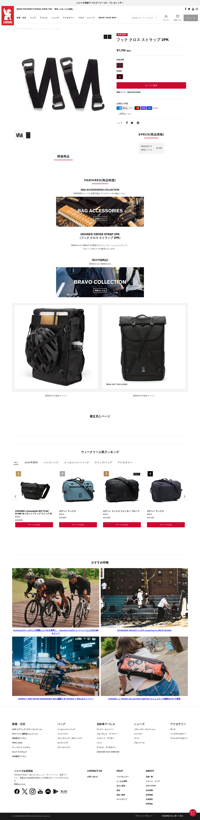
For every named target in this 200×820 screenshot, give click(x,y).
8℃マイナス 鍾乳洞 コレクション (25, 734)
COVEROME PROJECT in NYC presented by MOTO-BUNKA (144, 630)
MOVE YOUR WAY (108, 18)
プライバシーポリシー (144, 816)
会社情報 (149, 790)
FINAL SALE (17, 743)
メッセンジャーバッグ (76, 462)
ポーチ (173, 729)
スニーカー (138, 734)
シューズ (55, 18)
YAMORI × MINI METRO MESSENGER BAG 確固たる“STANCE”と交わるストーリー (55, 699)
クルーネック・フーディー (107, 734)
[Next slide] (185, 496)
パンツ (99, 743)
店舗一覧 (149, 777)
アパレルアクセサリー (179, 738)
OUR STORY (151, 786)
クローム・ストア (153, 781)
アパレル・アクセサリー (106, 747)
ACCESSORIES (27, 29)
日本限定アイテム (19, 756)
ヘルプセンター (123, 777)
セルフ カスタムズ (19, 752)
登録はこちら (19, 784)
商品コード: (121, 92)
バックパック (51, 462)
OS (120, 77)
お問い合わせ (92, 777)
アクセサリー (68, 18)
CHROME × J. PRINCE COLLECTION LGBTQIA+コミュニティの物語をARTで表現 (144, 699)
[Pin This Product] (138, 123)
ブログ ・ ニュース (86, 18)
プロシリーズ (139, 743)
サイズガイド (122, 799)
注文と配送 (121, 786)
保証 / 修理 (121, 795)
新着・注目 (21, 18)
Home (16, 29)
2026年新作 (31, 462)
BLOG (64, 791)
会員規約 (149, 799)
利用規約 (149, 804)
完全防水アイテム (19, 738)
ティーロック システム (21, 747)
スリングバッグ (103, 462)
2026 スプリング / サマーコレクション (27, 729)
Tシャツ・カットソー (105, 729)
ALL (16, 462)
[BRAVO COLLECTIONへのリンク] (100, 282)
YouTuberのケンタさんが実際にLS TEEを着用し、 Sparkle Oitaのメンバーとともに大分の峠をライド (55, 632)
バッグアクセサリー (178, 734)
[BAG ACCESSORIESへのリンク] (100, 212)
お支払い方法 (122, 103)
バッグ (33, 18)
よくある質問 (122, 781)
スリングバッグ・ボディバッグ (69, 738)
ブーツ (136, 738)
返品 (118, 790)
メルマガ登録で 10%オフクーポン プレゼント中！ (100, 3)
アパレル (43, 18)
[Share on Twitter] (132, 123)
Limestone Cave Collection (108, 752)
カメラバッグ (62, 743)
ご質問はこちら (124, 114)
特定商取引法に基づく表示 (172, 816)
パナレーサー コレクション (144, 729)
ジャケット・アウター (105, 738)
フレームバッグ (63, 747)
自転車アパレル (106, 724)
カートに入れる (34, 524)
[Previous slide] (15, 496)
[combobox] (144, 18)
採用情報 (149, 795)
